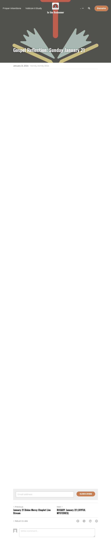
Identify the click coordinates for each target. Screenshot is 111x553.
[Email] (96, 521)
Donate (101, 8)
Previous (19, 506)
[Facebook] (77, 521)
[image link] (55, 6)
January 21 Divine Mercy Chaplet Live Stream (32, 511)
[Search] (89, 8)
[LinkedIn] (90, 521)
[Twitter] (84, 521)
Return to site (21, 521)
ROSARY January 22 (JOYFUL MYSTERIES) (71, 511)
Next (59, 506)
